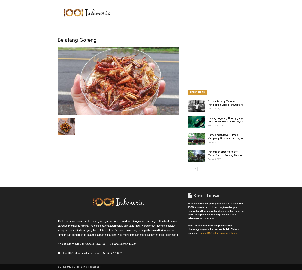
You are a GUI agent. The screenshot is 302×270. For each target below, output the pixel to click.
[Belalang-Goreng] (118, 114)
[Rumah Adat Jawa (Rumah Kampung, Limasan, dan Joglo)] (196, 139)
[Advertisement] (180, 13)
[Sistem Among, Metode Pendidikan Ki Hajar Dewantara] (196, 106)
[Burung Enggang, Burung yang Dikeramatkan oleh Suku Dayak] (196, 122)
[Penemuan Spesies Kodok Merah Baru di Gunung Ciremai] (196, 156)
